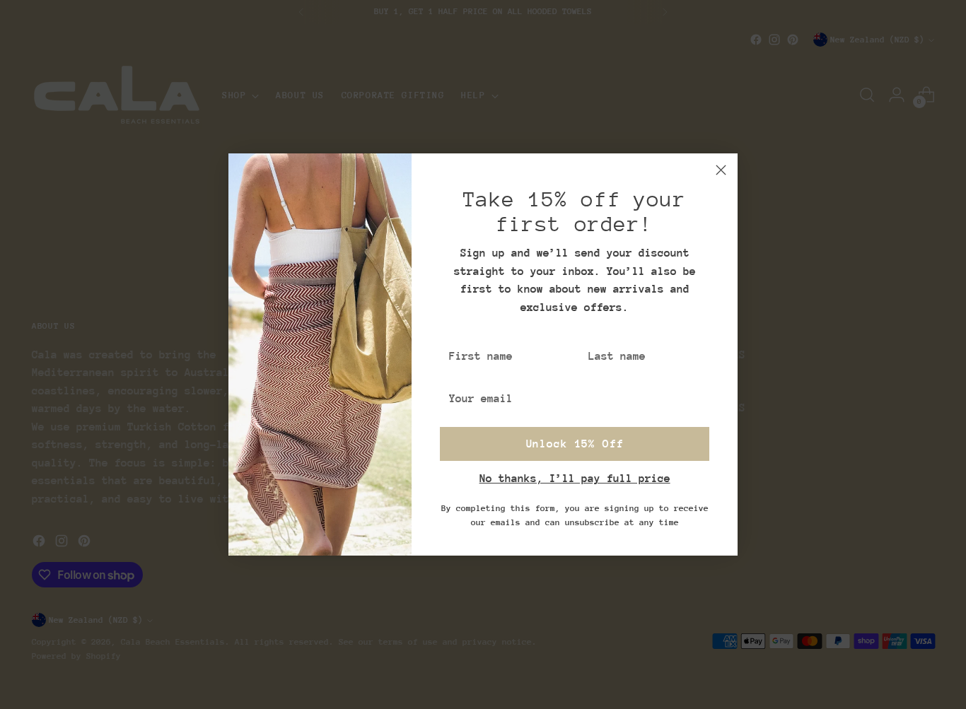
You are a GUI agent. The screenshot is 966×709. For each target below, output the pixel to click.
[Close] (721, 170)
